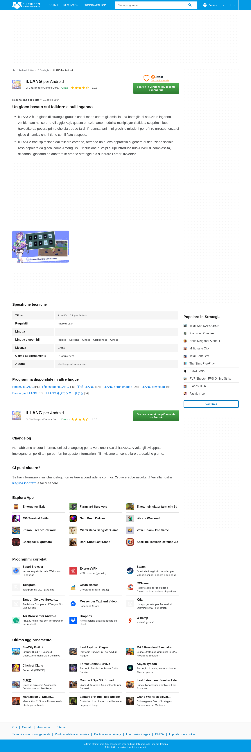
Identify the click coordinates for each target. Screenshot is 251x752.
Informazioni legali (138, 734)
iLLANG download (153, 386)
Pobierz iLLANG (23, 386)
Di (42, 87)
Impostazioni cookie (182, 734)
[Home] (13, 70)
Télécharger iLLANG (55, 386)
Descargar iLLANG (24, 393)
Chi (14, 727)
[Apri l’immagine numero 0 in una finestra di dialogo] (40, 247)
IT (230, 4)
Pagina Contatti (24, 483)
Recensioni (71, 5)
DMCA (159, 734)
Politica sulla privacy (107, 734)
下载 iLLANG (85, 386)
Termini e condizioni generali (31, 734)
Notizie (54, 5)
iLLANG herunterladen (117, 386)
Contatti (27, 727)
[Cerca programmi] (190, 5)
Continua (211, 403)
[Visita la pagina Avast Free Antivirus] (156, 78)
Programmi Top (95, 5)
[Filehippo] (26, 5)
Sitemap (61, 727)
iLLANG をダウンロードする (64, 393)
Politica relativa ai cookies (72, 734)
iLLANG (45, 81)
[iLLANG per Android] (16, 84)
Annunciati (44, 727)
